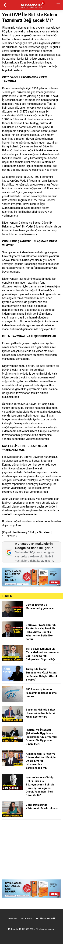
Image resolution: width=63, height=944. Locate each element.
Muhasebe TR (15, 929)
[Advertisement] (31, 849)
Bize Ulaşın (26, 918)
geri (5, 5)
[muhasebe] (31, 8)
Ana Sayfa (12, 918)
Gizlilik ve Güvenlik (45, 918)
